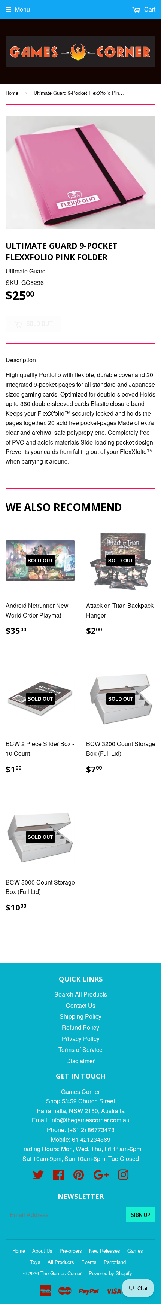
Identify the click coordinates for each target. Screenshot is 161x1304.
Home (12, 92)
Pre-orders (71, 1250)
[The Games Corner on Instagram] (123, 1177)
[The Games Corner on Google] (101, 1177)
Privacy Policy (81, 1038)
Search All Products (80, 994)
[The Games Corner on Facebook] (58, 1177)
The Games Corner (61, 1273)
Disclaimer (80, 1060)
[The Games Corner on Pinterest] (78, 1177)
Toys (35, 1261)
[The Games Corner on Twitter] (38, 1177)
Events (89, 1261)
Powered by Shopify (110, 1273)
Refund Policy (80, 1027)
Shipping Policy (80, 1016)
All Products (61, 1261)
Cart (149, 9)
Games (135, 1250)
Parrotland (115, 1261)
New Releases (104, 1250)
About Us (42, 1250)
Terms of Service (80, 1049)
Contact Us (80, 1005)
